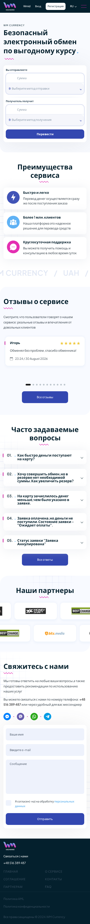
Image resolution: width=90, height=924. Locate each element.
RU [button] (72, 6)
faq (48, 887)
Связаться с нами (15, 856)
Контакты (53, 879)
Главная (10, 871)
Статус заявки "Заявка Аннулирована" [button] (37, 542)
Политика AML (13, 899)
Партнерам (13, 887)
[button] (28, 384)
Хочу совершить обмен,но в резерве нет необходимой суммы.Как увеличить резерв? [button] (45, 477)
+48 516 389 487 (14, 863)
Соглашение (14, 879)
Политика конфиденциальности (26, 906)
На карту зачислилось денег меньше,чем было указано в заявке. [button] (43, 499)
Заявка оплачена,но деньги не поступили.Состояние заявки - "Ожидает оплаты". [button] (45, 521)
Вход (38, 6)
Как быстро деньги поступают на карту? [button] (44, 457)
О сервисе (53, 871)
